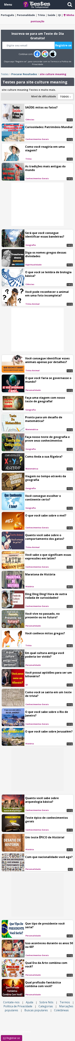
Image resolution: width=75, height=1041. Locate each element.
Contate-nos (11, 1002)
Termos (54, 61)
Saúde (51, 15)
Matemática (31, 429)
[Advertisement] (37, 204)
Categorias (46, 1006)
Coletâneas (61, 1010)
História (29, 586)
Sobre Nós (46, 1002)
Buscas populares (36, 1010)
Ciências (29, 119)
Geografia (30, 245)
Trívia (41, 15)
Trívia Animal (32, 304)
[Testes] (39, 4)
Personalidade (26, 15)
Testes (5, 74)
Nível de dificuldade (43, 96)
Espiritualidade (33, 264)
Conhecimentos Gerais (37, 139)
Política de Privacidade (17, 1006)
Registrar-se (13, 1038)
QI (59, 15)
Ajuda (29, 1002)
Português (7, 15)
